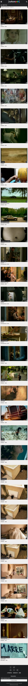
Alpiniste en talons (4, 459)
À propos (9, 672)
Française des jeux (5, 639)
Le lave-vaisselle (4, 340)
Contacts (15, 672)
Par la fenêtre (3, 479)
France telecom (4, 282)
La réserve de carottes (5, 241)
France (2, 26)
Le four (2, 320)
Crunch (2, 243)
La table (2, 43)
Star (2, 142)
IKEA (2, 25)
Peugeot (3, 480)
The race (2, 162)
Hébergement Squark (14, 684)
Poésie (2, 419)
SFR (1, 104)
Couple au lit (3, 538)
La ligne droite (4, 201)
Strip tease (3, 597)
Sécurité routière (5, 203)
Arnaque (2, 360)
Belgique (3, 660)
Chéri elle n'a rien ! (4, 617)
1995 (6, 482)
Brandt (2, 262)
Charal (2, 163)
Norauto (3, 361)
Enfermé (2, 498)
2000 (8, 264)
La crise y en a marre (5, 657)
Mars (2, 421)
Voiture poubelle (4, 380)
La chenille (3, 281)
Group (2, 102)
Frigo (3, 300)
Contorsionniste (4, 637)
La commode (3, 63)
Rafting (2, 181)
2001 (6, 204)
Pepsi (2, 183)
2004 (6, 26)
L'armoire (3, 23)
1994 (6, 640)
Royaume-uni (3, 264)
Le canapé (3, 82)
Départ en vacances (5, 221)
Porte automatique (4, 558)
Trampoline (3, 578)
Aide (20, 672)
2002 (6, 184)
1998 (6, 422)
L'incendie (3, 399)
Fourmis (2, 439)
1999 (6, 363)
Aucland (3, 401)
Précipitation (3, 518)
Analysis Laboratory (5, 122)
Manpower (3, 658)
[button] (26, 23)
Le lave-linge (3, 261)
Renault (2, 619)
